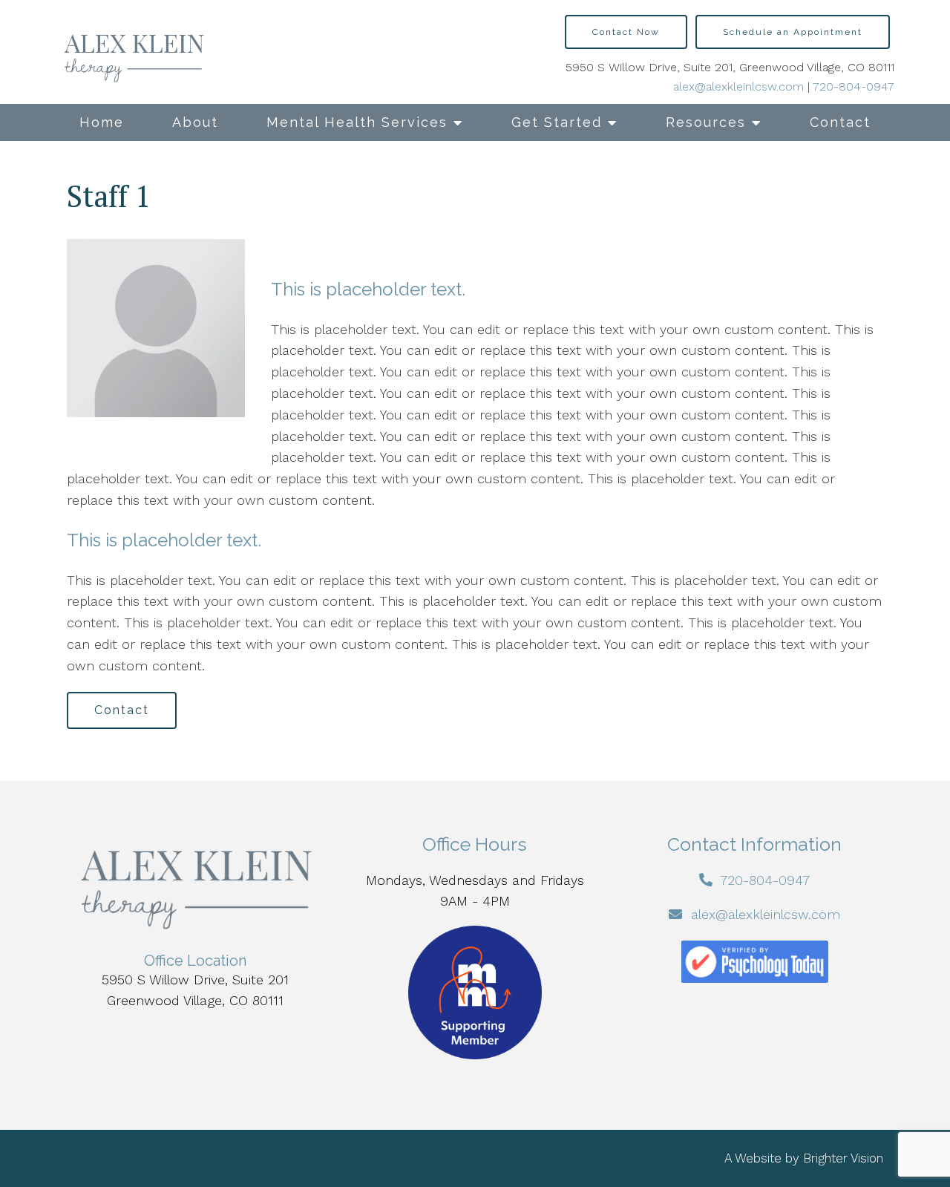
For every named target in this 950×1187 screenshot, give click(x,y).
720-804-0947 (853, 86)
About (195, 122)
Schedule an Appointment (792, 32)
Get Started (556, 122)
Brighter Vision (843, 1158)
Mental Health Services (357, 122)
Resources (706, 122)
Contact (840, 122)
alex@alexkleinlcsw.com (738, 86)
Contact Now (626, 32)
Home (101, 122)
